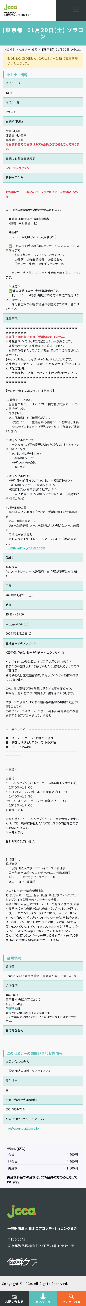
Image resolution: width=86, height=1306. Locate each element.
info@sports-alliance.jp (22, 1128)
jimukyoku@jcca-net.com (27, 548)
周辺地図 (13, 1008)
